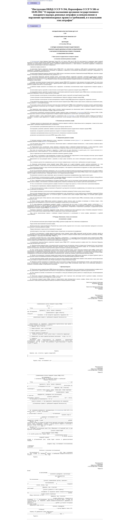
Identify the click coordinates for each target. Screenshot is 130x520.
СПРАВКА (33, 3)
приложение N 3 (53, 207)
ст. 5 (101, 204)
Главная (29, 0)
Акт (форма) (49, 0)
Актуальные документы (39, 0)
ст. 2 (37, 102)
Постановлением (35, 61)
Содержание (34, 26)
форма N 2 (44, 141)
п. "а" (60, 74)
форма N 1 (78, 140)
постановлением (80, 112)
